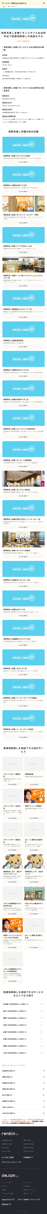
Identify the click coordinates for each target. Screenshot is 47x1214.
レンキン (5, 1119)
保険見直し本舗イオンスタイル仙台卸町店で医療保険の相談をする (23, 1122)
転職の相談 (27, 1140)
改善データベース (29, 1190)
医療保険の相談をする (18, 1119)
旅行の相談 (5, 1148)
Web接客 (26, 1186)
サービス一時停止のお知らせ (14, 3)
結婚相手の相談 (29, 1148)
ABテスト (5, 1186)
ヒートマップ (28, 1182)
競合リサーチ (28, 1193)
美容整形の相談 (7, 1144)
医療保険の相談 (7, 1140)
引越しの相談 (6, 1151)
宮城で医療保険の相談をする (20, 1121)
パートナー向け (7, 1182)
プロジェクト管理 (7, 1193)
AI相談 (4, 1190)
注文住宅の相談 (29, 1151)
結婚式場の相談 (29, 1144)
